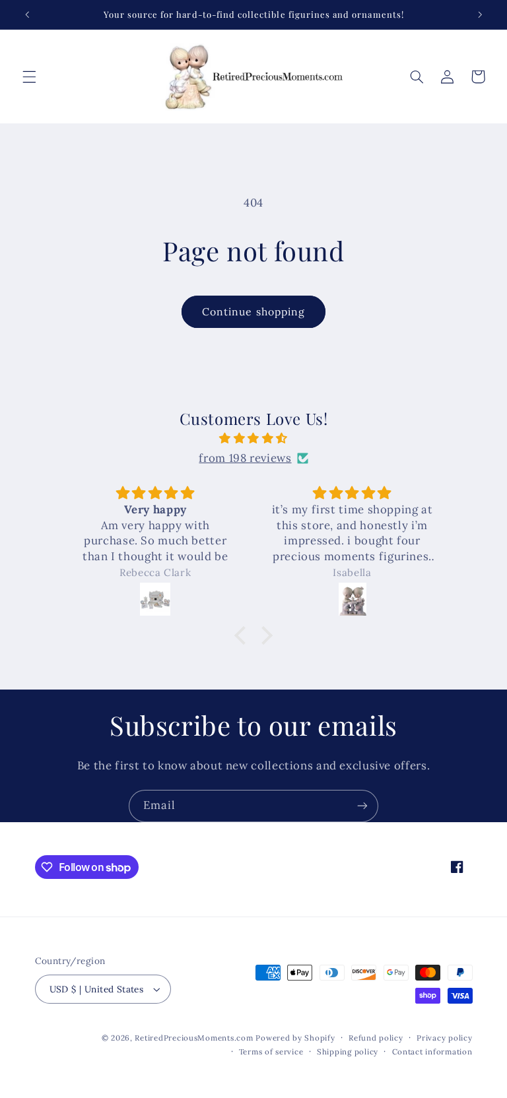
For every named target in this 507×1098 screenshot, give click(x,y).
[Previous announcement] (27, 14)
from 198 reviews (245, 458)
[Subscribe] (362, 806)
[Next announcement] (479, 14)
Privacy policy (444, 1038)
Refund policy (376, 1038)
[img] (254, 439)
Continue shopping (253, 311)
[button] (29, 76)
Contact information (432, 1051)
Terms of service (271, 1051)
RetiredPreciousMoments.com (194, 1038)
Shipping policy (347, 1051)
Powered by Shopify (295, 1038)
